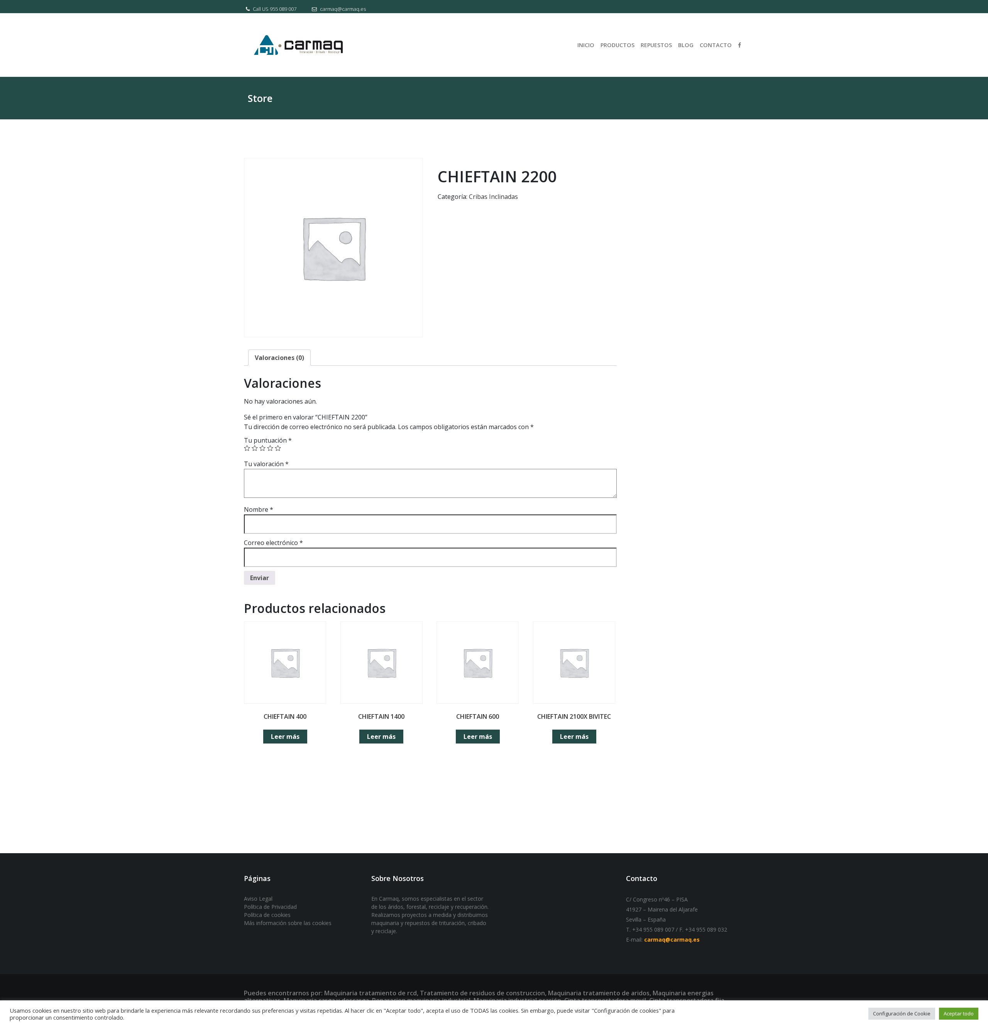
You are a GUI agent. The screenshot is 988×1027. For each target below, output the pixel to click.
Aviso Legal (258, 898)
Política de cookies (267, 914)
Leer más (285, 736)
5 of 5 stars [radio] (278, 448)
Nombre (258, 509)
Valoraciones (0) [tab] (279, 357)
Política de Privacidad (270, 906)
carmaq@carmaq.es (342, 8)
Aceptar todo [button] (959, 1013)
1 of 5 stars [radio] (247, 448)
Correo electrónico (273, 542)
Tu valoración (266, 464)
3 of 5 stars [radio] (262, 448)
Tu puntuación (268, 440)
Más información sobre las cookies (288, 923)
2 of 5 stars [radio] (255, 448)
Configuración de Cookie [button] (901, 1013)
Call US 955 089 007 (274, 8)
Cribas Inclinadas (493, 196)
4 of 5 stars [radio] (270, 448)
